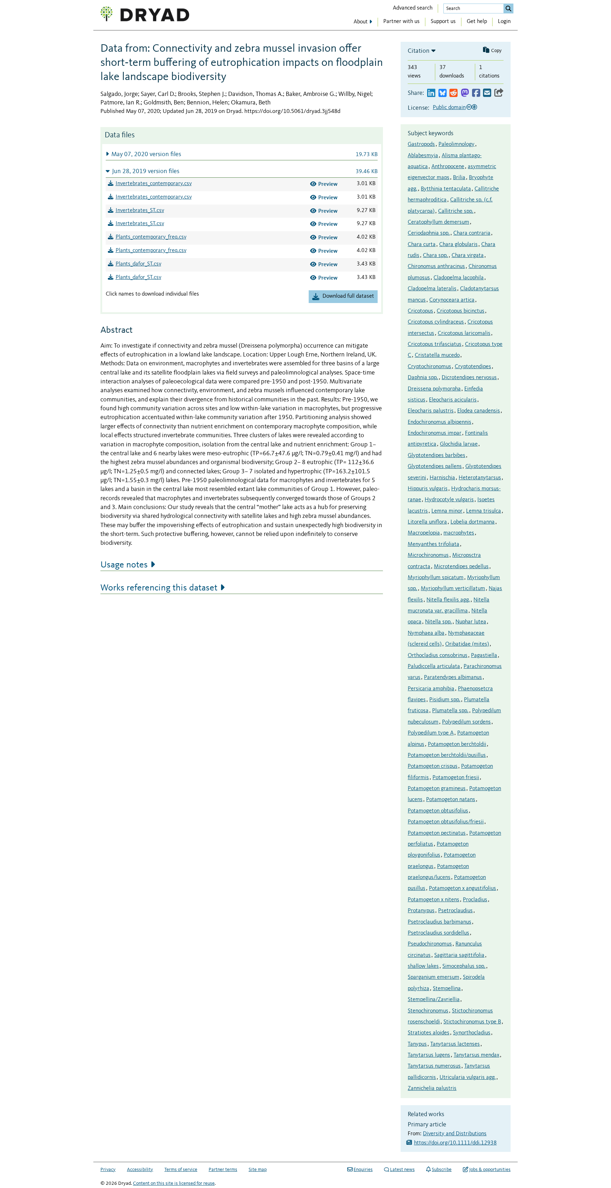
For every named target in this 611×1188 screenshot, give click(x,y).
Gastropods (421, 144)
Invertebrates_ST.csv (140, 210)
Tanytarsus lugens (429, 1055)
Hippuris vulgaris (428, 489)
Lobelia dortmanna (472, 522)
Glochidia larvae (459, 444)
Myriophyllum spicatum (436, 578)
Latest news (402, 1169)
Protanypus (421, 911)
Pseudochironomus (430, 944)
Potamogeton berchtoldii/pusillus (447, 755)
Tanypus (417, 1044)
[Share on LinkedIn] (431, 93)
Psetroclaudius (455, 911)
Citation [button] (419, 51)
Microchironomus (428, 555)
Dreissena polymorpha (434, 389)
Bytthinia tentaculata (446, 189)
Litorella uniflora (427, 522)
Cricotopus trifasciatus (434, 344)
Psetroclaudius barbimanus (439, 922)
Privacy (108, 1169)
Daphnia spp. (423, 378)
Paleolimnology (456, 144)
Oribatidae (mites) (467, 644)
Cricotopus (420, 311)
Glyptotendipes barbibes (436, 455)
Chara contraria (471, 233)
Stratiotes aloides (428, 1033)
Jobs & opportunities (490, 1169)
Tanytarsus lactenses (455, 1044)
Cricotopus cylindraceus (436, 322)
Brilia (459, 178)
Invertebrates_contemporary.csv (154, 184)
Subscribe (442, 1169)
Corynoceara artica (452, 300)
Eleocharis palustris (431, 411)
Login (504, 21)
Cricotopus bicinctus (460, 311)
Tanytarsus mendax (476, 1055)
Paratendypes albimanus (453, 677)
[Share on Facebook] (476, 93)
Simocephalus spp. (463, 966)
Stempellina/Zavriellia (434, 1000)
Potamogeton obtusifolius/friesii (446, 822)
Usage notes (124, 565)
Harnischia (442, 478)
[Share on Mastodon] (465, 93)
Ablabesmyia (423, 156)
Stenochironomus (428, 1011)
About (361, 22)
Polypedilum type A (431, 733)
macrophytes (458, 533)
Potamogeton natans (450, 800)
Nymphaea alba (426, 633)
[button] (242, 154)
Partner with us (401, 21)
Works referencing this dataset (158, 588)
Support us (443, 21)
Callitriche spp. (455, 211)
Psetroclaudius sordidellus (438, 933)
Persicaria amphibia (431, 689)
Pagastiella (484, 655)
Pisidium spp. (444, 700)
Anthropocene (447, 167)
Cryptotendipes (473, 367)
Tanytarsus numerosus (434, 1066)
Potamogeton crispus (433, 766)
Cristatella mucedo (437, 355)
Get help (477, 21)
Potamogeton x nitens (433, 900)
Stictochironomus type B (472, 1022)
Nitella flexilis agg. (448, 600)
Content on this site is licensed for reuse (174, 1183)
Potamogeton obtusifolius (438, 811)
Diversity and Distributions (455, 1134)
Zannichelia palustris (432, 1088)
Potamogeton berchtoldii (457, 744)
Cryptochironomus (429, 367)
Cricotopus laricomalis (464, 333)
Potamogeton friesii (455, 778)
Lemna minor (446, 511)
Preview (328, 184)
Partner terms (223, 1169)
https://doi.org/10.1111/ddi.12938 (455, 1143)
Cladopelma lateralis (432, 289)
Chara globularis (458, 244)
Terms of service (180, 1169)
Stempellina (447, 989)
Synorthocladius (471, 1033)
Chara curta (422, 244)
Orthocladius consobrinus (437, 655)
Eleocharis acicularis (453, 400)
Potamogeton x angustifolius (462, 888)
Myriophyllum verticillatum (453, 589)
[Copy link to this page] (499, 93)
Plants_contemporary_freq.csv (151, 237)
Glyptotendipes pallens (435, 466)
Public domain (449, 107)
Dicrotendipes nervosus (469, 378)
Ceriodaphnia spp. (429, 233)
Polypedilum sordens (466, 722)
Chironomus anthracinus (436, 266)
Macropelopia (424, 533)
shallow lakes (423, 966)
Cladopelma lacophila (458, 278)
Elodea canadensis (478, 411)
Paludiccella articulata (434, 666)
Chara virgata (468, 255)
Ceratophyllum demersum (438, 222)
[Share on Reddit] (453, 93)
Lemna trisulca (483, 511)
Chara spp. (435, 255)
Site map (258, 1169)
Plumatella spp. (450, 711)
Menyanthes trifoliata (433, 544)
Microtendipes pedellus (461, 567)
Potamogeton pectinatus (437, 833)
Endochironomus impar (434, 433)
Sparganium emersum (433, 977)
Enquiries (363, 1169)
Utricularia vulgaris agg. (468, 1077)
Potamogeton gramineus (437, 789)
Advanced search (412, 8)
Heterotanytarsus (480, 478)
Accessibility (140, 1169)
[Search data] (508, 8)
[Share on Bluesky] (442, 93)
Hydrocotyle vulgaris (449, 500)
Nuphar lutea (470, 622)
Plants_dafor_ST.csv (138, 264)
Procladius (475, 900)
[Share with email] (487, 93)
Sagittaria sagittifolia (459, 955)
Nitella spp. (438, 622)
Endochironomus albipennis (439, 422)
